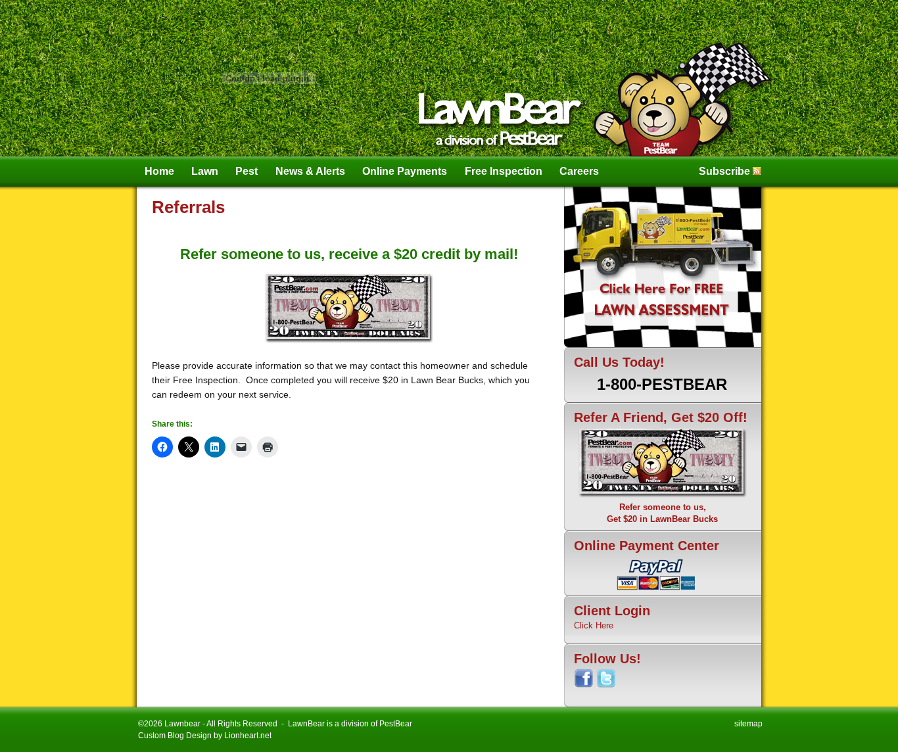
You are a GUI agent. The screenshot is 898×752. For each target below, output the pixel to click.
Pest (246, 171)
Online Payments (404, 171)
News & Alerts (310, 171)
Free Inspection (503, 171)
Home (159, 171)
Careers (579, 171)
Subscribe (724, 171)
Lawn (204, 171)
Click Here (593, 625)
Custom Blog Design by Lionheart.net (205, 735)
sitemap (748, 723)
